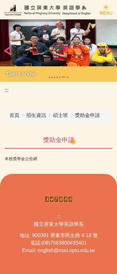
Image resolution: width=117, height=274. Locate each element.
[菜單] (106, 9)
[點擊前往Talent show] (58, 42)
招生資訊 (36, 115)
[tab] (49, 77)
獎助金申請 (87, 115)
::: (6, 90)
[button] (8, 50)
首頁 (14, 115)
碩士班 (60, 115)
